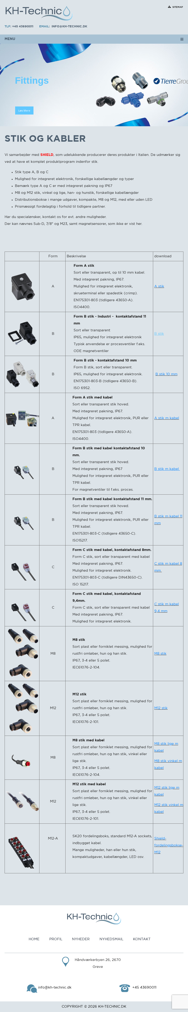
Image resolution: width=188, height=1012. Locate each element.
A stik (159, 286)
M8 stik (160, 653)
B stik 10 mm (166, 374)
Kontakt (142, 939)
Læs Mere (24, 110)
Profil (55, 939)
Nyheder (81, 939)
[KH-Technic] (39, 14)
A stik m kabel (166, 418)
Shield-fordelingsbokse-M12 (168, 845)
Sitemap (177, 7)
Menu (10, 38)
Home (34, 939)
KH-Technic (109, 1006)
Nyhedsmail (111, 939)
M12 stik (161, 708)
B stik (159, 333)
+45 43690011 (22, 26)
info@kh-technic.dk (69, 26)
